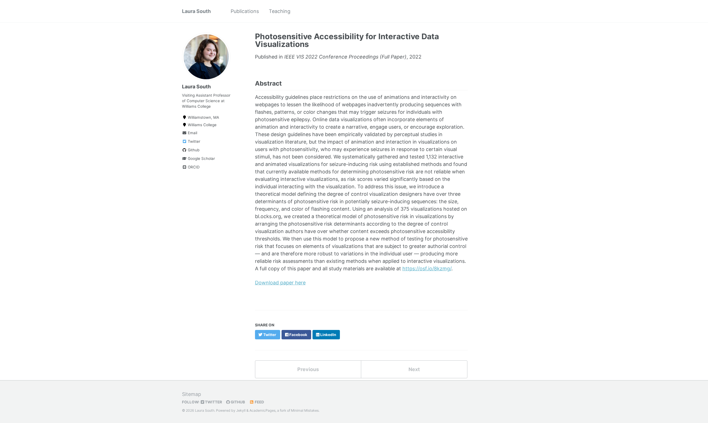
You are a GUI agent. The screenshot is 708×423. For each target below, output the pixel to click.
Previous (308, 369)
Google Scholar (201, 158)
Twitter (193, 141)
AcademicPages (262, 410)
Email (192, 133)
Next (414, 369)
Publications (245, 11)
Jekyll (241, 410)
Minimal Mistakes (305, 410)
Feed (259, 402)
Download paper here (280, 282)
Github (193, 150)
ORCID (193, 167)
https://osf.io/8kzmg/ (426, 268)
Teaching (279, 11)
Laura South (196, 11)
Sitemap (191, 394)
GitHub (237, 402)
